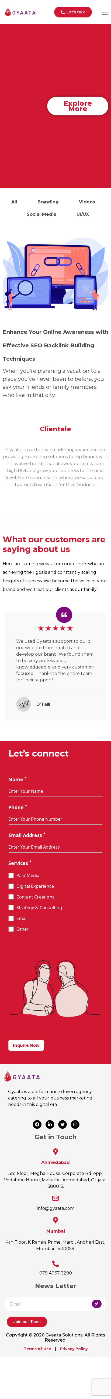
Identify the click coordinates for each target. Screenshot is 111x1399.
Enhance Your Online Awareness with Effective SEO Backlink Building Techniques (55, 345)
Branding (48, 201)
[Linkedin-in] (50, 1124)
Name (17, 779)
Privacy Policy (74, 1348)
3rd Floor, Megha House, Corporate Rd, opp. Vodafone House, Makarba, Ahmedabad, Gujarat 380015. (55, 1180)
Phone (17, 807)
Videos (87, 201)
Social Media (41, 214)
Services (19, 863)
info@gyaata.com (55, 1208)
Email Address (26, 835)
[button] (73, 12)
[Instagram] (75, 1124)
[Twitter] (62, 1124)
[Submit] (97, 1304)
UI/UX (83, 214)
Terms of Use (37, 1348)
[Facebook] (37, 1124)
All (14, 201)
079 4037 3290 (55, 1273)
